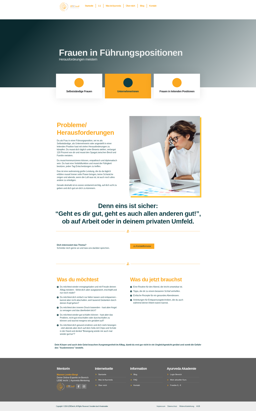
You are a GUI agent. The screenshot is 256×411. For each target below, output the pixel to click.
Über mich (130, 6)
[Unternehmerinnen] (128, 82)
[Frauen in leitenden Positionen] (177, 82)
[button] (6, 405)
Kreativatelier (104, 406)
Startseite (89, 6)
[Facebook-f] (78, 386)
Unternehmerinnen (128, 91)
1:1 (99, 6)
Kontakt (152, 6)
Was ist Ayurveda (113, 6)
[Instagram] (84, 386)
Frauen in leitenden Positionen (176, 91)
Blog (142, 6)
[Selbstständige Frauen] (79, 82)
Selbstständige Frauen (79, 91)
